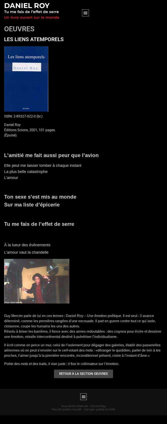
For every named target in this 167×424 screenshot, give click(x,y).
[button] (85, 12)
